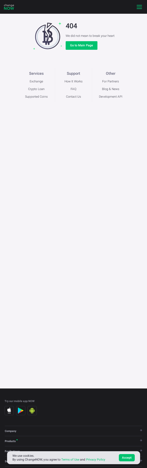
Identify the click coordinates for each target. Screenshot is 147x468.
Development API (110, 96)
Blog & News (110, 89)
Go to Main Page (81, 45)
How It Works (73, 81)
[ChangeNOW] (9, 7)
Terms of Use (70, 459)
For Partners (110, 81)
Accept (127, 457)
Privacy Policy (95, 459)
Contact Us (73, 96)
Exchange (36, 81)
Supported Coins (36, 96)
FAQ (73, 89)
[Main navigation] (139, 7)
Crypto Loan (36, 89)
